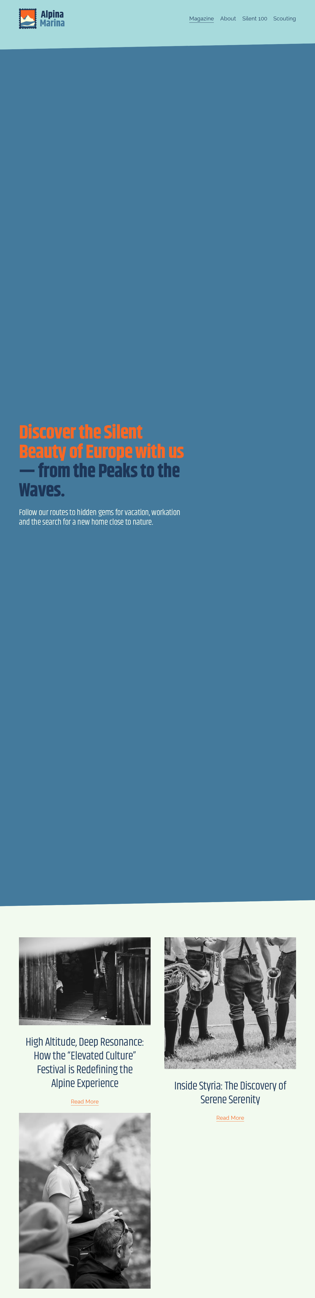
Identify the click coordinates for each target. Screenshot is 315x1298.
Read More (85, 1101)
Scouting (284, 18)
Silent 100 (254, 18)
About (228, 18)
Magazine (201, 18)
